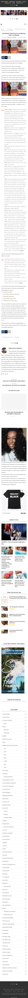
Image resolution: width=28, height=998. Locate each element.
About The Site (15, 717)
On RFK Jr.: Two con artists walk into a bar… (13, 543)
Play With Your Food (15, 895)
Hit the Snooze (15, 870)
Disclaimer (18, 1)
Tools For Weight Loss (15, 955)
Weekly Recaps (15, 886)
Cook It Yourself (15, 789)
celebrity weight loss (7, 337)
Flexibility (15, 842)
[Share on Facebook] (12, 343)
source (21, 250)
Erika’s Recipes (8, 991)
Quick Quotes (15, 902)
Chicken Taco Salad (7, 292)
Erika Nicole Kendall (11, 37)
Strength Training (15, 817)
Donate (24, 1)
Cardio (15, 761)
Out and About (15, 892)
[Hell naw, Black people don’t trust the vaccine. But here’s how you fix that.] (21, 575)
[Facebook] (2, 57)
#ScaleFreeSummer (15, 776)
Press (13, 3)
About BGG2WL (4, 1)
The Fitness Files (15, 942)
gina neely (17, 337)
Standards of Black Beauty (15, 924)
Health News (15, 861)
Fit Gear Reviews (15, 839)
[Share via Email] (17, 343)
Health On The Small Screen (15, 864)
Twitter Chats (15, 958)
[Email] (16, 5)
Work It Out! (15, 974)
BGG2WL (15, 736)
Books (15, 742)
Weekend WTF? (15, 964)
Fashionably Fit (15, 823)
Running (15, 814)
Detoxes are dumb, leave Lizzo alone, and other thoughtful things (7, 583)
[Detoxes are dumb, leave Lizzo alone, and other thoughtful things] (7, 575)
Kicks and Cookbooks (15, 827)
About (8, 989)
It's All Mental (15, 877)
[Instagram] (14, 5)
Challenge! (15, 773)
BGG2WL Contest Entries (15, 911)
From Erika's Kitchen (15, 852)
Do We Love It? (15, 801)
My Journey (15, 883)
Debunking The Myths (15, 795)
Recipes (15, 908)
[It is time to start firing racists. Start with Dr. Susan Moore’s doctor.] (21, 551)
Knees (15, 723)
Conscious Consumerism (15, 786)
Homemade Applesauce (8, 296)
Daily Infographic (15, 792)
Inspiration (15, 874)
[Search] (26, 24)
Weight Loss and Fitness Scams (15, 967)
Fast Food (15, 830)
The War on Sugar (15, 952)
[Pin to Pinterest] (15, 343)
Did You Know (15, 798)
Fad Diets (15, 820)
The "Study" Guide (15, 936)
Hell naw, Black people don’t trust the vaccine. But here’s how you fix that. (20, 583)
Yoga (15, 767)
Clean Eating (17, 989)
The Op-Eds (15, 946)
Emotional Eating (15, 805)
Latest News (15, 880)
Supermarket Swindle (15, 927)
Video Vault (15, 961)
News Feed (15, 889)
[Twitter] (12, 5)
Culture (23, 989)
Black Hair (15, 729)
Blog (22, 991)
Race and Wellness (15, 905)
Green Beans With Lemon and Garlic (11, 294)
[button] (2, 405)
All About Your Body (15, 720)
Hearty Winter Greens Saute (9, 298)
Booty (15, 758)
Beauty (15, 726)
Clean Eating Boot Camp (15, 780)
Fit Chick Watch (15, 836)
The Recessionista (15, 949)
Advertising (12, 1)
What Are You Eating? (15, 971)
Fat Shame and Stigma (15, 833)
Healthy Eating (15, 867)
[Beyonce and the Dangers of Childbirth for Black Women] (14, 402)
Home (2, 29)
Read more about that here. (11, 476)
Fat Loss (15, 811)
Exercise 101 (15, 808)
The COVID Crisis (15, 939)
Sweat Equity (15, 930)
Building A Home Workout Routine (15, 745)
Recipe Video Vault (15, 914)
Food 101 (15, 845)
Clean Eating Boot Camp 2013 (15, 783)
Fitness (14, 991)
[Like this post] (11, 343)
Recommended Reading (15, 917)
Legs (15, 764)
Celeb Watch (9, 29)
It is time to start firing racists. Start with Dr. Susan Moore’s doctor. (20, 559)
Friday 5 (15, 848)
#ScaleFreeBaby (15, 714)
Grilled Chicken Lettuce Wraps (10, 300)
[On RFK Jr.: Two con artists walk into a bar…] (14, 532)
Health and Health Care (15, 858)
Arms (15, 751)
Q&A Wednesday (15, 899)
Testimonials (15, 933)
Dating (18, 991)
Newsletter (8, 3)
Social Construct (15, 921)
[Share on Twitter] (14, 343)
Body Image (15, 732)
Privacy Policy (19, 3)
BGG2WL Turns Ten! (15, 739)
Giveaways (15, 855)
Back (15, 754)
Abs (15, 748)
